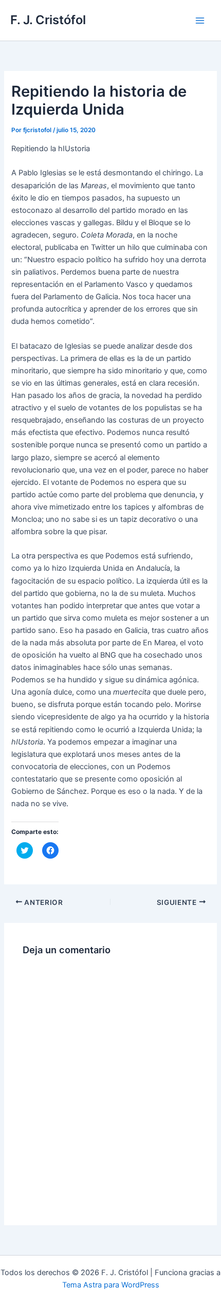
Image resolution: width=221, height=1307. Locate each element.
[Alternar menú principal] (200, 20)
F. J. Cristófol (48, 19)
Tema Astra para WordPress (110, 1285)
